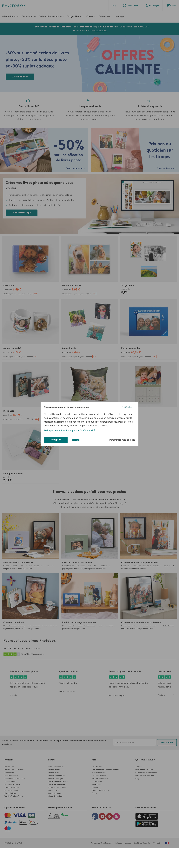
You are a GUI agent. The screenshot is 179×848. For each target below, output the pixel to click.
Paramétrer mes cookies (122, 439)
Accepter (56, 439)
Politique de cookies (54, 430)
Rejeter (76, 439)
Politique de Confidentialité (80, 430)
